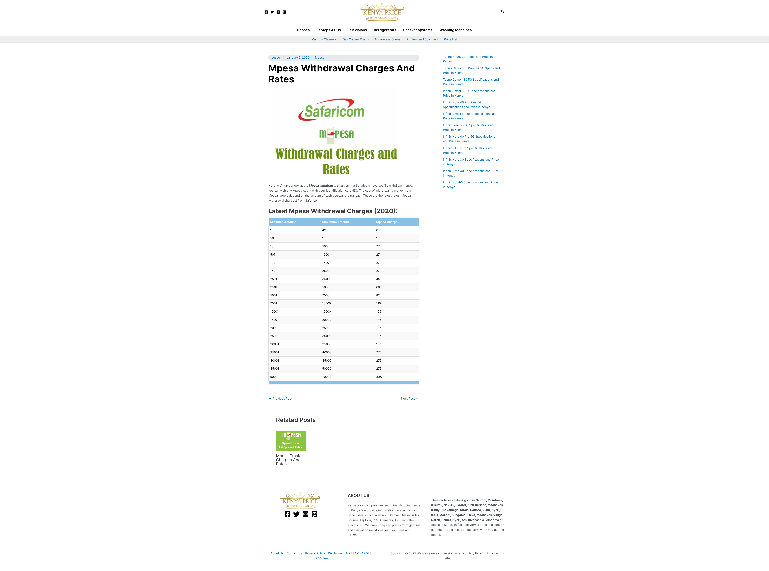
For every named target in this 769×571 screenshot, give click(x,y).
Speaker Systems (418, 30)
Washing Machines (455, 30)
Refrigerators (385, 30)
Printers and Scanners (422, 39)
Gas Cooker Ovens (356, 39)
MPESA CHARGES (359, 553)
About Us (277, 553)
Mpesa (319, 57)
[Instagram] (278, 12)
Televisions (357, 30)
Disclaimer (335, 553)
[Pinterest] (284, 12)
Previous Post (280, 398)
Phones (303, 30)
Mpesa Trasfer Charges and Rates (289, 459)
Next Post (409, 398)
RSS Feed (323, 558)
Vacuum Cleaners (324, 39)
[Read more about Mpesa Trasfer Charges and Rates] (291, 440)
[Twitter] (272, 12)
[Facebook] (266, 12)
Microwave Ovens (387, 39)
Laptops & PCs (329, 30)
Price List (450, 39)
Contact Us (294, 553)
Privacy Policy (315, 553)
